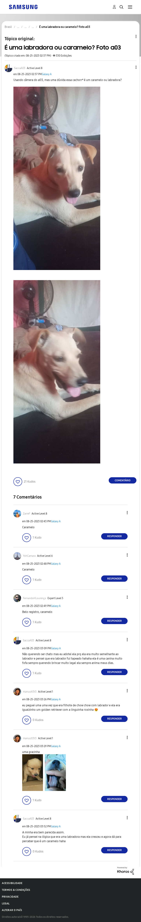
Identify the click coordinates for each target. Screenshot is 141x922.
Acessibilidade (12, 883)
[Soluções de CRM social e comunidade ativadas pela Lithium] (125, 870)
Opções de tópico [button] (129, 36)
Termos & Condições (16, 890)
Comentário (123, 480)
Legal (6, 903)
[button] (130, 67)
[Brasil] (23, 6)
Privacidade (10, 896)
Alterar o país (12, 910)
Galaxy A (47, 74)
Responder (114, 536)
